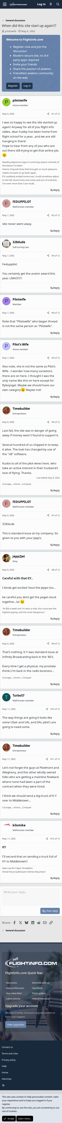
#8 (53, 569)
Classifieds (37, 988)
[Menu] (5, 4)
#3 (53, 255)
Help (4, 1066)
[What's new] (50, 4)
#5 (53, 357)
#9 (53, 643)
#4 (53, 312)
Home (5, 1072)
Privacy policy (9, 1059)
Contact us (7, 1047)
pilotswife (10, 31)
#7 (53, 515)
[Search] (57, 4)
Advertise (6, 1078)
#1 (53, 113)
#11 (52, 759)
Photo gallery (39, 993)
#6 (53, 422)
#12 (52, 838)
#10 (52, 709)
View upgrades (15, 1024)
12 (58, 113)
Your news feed (14, 993)
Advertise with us (40, 982)
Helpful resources (41, 998)
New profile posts (15, 988)
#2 (53, 215)
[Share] (48, 113)
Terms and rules (10, 1053)
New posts (11, 982)
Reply (56, 190)
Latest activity (13, 998)
